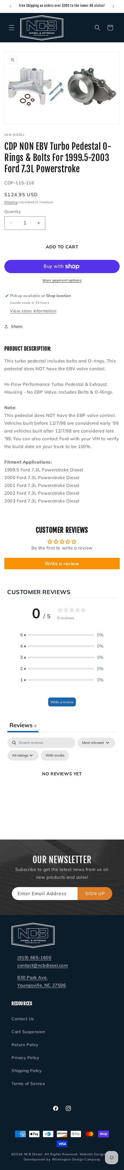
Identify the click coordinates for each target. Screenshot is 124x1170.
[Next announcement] (113, 6)
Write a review (62, 563)
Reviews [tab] (23, 725)
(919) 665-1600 (34, 957)
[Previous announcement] (10, 6)
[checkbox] (55, 755)
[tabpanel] (62, 786)
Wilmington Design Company (76, 1159)
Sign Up (95, 893)
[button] (11, 27)
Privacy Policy (25, 1057)
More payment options (62, 280)
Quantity (12, 211)
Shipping (11, 202)
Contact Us (23, 1018)
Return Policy (25, 1044)
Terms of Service (28, 1083)
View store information (33, 310)
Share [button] (17, 326)
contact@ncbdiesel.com (42, 965)
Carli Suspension (28, 1031)
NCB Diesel (33, 1154)
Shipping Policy (27, 1070)
